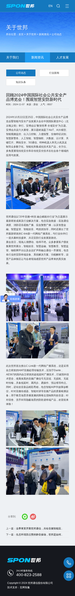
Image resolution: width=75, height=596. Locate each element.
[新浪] (33, 517)
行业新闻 (54, 72)
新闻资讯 (44, 34)
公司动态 (57, 34)
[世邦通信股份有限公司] (37, 4)
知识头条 (21, 82)
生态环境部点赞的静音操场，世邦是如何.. (39, 534)
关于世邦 (31, 34)
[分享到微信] (25, 517)
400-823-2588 (29, 575)
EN (50, 6)
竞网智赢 (25, 587)
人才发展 (62, 57)
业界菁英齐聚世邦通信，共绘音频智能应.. (39, 528)
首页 (21, 34)
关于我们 (12, 57)
